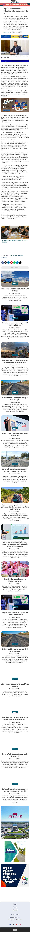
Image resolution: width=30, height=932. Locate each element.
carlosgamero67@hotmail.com (15, 920)
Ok (15, 929)
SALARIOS (4, 257)
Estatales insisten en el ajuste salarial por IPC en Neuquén (14, 241)
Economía (6, 32)
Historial (15, 907)
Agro (15, 499)
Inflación (15, 255)
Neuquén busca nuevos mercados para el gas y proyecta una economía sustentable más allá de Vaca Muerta (15, 544)
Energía (15, 536)
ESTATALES (9, 255)
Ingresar (16, 910)
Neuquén (20, 255)
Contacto (15, 904)
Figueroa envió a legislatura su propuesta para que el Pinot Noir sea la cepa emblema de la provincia (15, 507)
